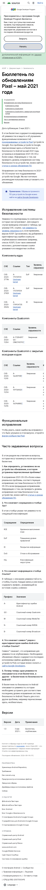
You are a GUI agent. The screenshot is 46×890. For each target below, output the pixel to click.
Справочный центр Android (13, 835)
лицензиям (20, 746)
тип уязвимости (29, 228)
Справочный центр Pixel (11, 839)
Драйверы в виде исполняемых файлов (17, 787)
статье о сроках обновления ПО (17, 166)
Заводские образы (9, 783)
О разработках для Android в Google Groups (20, 821)
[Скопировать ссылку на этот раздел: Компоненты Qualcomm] (31, 318)
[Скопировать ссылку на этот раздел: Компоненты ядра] (24, 255)
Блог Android (7, 809)
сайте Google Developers (27, 197)
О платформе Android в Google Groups (17, 817)
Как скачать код (8, 775)
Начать (23, 46)
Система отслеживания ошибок (15, 859)
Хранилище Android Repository (14, 767)
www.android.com (9, 847)
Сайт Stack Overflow (10, 855)
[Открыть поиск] (28, 2)
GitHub (4, 791)
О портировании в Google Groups (15, 825)
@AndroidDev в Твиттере (12, 805)
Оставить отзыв (30, 876)
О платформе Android (11, 868)
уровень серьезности (12, 231)
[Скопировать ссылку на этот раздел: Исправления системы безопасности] (25, 213)
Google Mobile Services (11, 851)
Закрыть (23, 39)
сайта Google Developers (13, 666)
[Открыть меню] (3, 3)
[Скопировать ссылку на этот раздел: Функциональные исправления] (23, 424)
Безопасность (29, 68)
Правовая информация (13, 872)
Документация (14, 68)
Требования (6, 771)
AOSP (4, 68)
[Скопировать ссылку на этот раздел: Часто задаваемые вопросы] (4, 450)
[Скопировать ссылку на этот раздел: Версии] (15, 712)
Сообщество (28, 868)
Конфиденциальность (12, 876)
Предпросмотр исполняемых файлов (17, 779)
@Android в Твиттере (10, 801)
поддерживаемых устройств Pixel (17, 142)
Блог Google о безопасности (13, 813)
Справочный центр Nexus (12, 843)
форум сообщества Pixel (13, 436)
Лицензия (29, 872)
